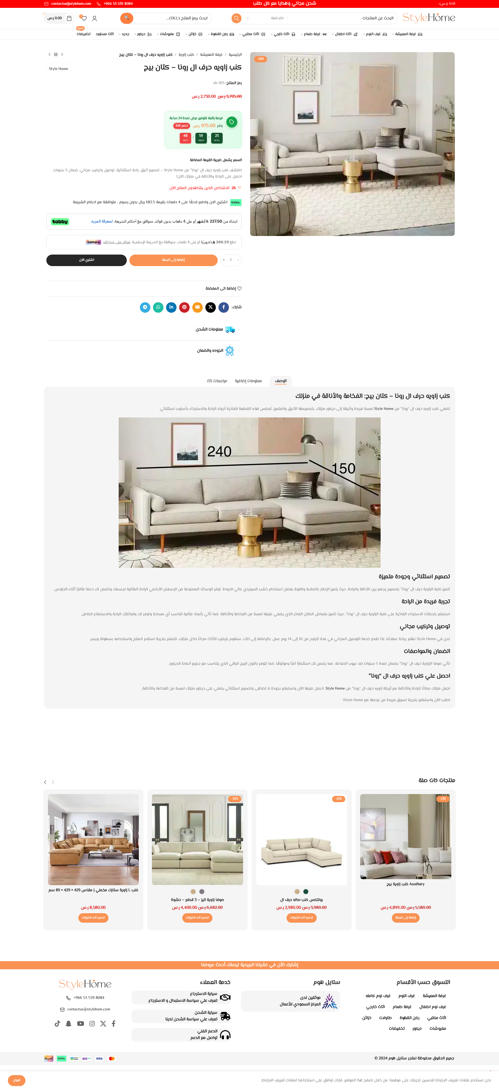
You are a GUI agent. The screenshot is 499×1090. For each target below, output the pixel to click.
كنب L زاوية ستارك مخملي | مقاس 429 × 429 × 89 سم (93, 890)
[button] (406, 918)
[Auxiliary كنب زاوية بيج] (405, 836)
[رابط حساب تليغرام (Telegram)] (145, 307)
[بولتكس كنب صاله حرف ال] (301, 839)
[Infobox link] (114, 4)
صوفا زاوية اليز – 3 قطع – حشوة (197, 900)
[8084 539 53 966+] (68, 998)
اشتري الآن (86, 260)
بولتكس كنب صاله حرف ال (301, 900)
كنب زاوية (186, 55)
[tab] (281, 381)
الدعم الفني (207, 1031)
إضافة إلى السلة (173, 260)
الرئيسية (235, 55)
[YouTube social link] (80, 1024)
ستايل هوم (397, 1058)
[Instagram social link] (92, 1024)
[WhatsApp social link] (158, 307)
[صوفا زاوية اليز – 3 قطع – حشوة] (197, 839)
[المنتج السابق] (62, 55)
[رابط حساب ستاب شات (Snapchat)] (68, 1024)
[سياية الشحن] (225, 1016)
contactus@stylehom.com (88, 1009)
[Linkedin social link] (171, 307)
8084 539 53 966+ (89, 998)
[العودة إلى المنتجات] (56, 55)
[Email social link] (197, 307)
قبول (16, 1080)
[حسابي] (94, 18)
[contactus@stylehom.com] (62, 1009)
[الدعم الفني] (225, 1035)
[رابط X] (210, 307)
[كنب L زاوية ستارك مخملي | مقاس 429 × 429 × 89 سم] (93, 839)
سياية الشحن (206, 1013)
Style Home (58, 69)
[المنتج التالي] (49, 55)
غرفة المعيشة (211, 55)
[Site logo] (429, 18)
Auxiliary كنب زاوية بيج (406, 884)
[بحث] (237, 18)
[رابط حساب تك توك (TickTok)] (57, 1024)
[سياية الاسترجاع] (225, 997)
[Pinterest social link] (184, 307)
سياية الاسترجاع (203, 994)
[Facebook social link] (223, 307)
